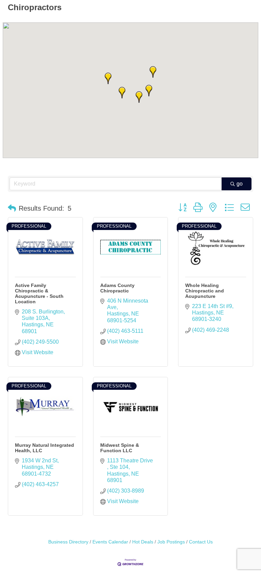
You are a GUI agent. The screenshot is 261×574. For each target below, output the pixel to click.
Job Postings (171, 541)
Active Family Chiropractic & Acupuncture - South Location (39, 293)
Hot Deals (142, 541)
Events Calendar (110, 541)
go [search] (240, 184)
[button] (122, 92)
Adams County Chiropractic (117, 288)
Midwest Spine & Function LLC (119, 447)
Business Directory (68, 541)
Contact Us (201, 541)
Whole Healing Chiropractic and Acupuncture (204, 291)
